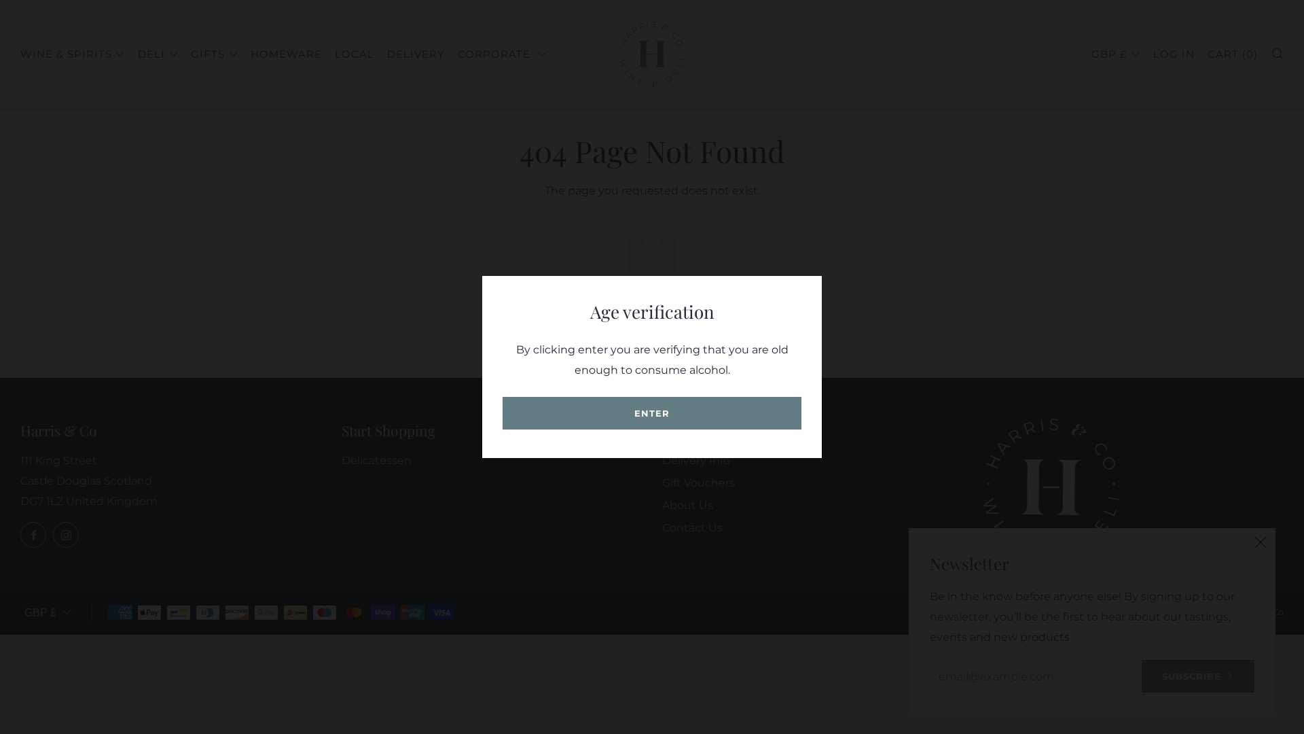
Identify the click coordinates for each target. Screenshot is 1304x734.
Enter (652, 413)
